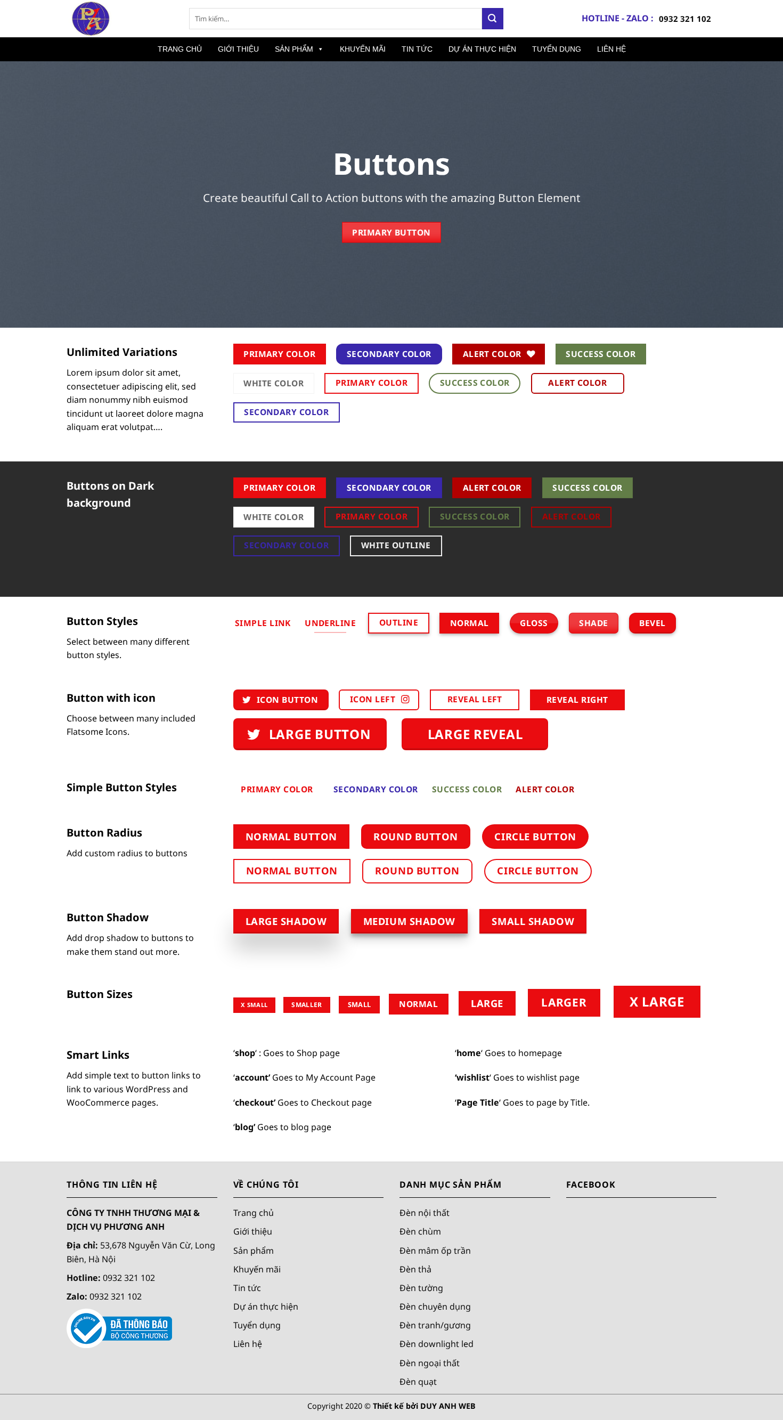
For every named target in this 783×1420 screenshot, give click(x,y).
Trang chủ (253, 1213)
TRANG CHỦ (180, 49)
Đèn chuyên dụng (435, 1306)
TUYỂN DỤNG (556, 49)
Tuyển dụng (257, 1325)
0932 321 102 (685, 18)
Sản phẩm (253, 1250)
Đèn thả (415, 1269)
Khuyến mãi (257, 1269)
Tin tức (247, 1288)
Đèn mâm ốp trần (435, 1250)
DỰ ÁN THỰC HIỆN (482, 49)
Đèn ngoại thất (429, 1362)
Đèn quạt (418, 1381)
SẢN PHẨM (294, 49)
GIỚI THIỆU (238, 49)
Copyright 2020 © (391, 1406)
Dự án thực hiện (265, 1306)
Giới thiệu (252, 1231)
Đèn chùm (420, 1231)
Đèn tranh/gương (435, 1325)
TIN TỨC (417, 49)
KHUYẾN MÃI (363, 49)
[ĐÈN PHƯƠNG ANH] (120, 18)
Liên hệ (247, 1344)
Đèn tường (421, 1288)
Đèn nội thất (424, 1213)
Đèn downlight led (436, 1344)
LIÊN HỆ (611, 49)
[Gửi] (492, 18)
